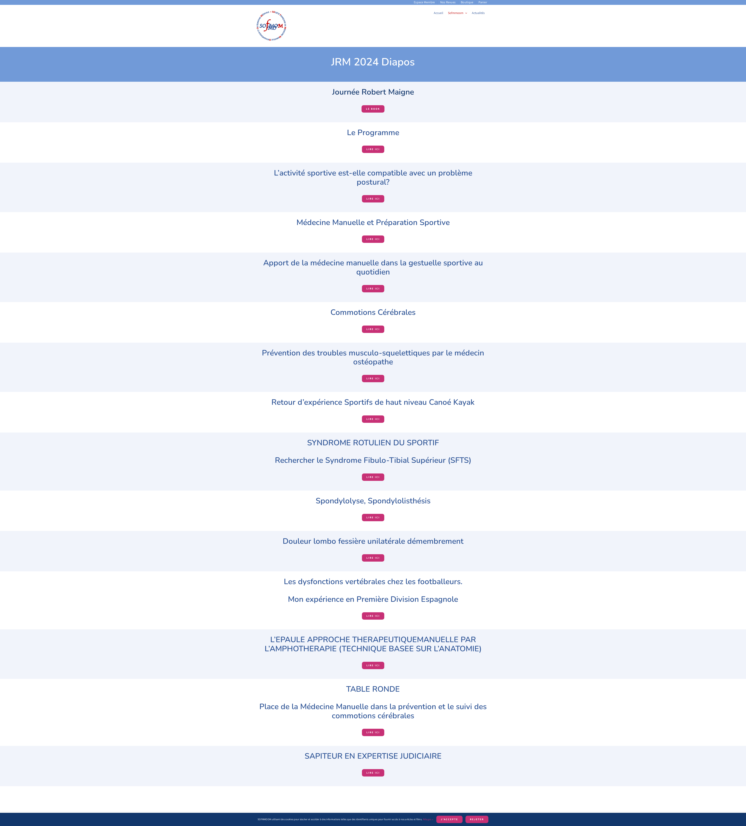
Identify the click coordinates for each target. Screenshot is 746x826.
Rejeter (477, 819)
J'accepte (449, 819)
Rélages (427, 819)
